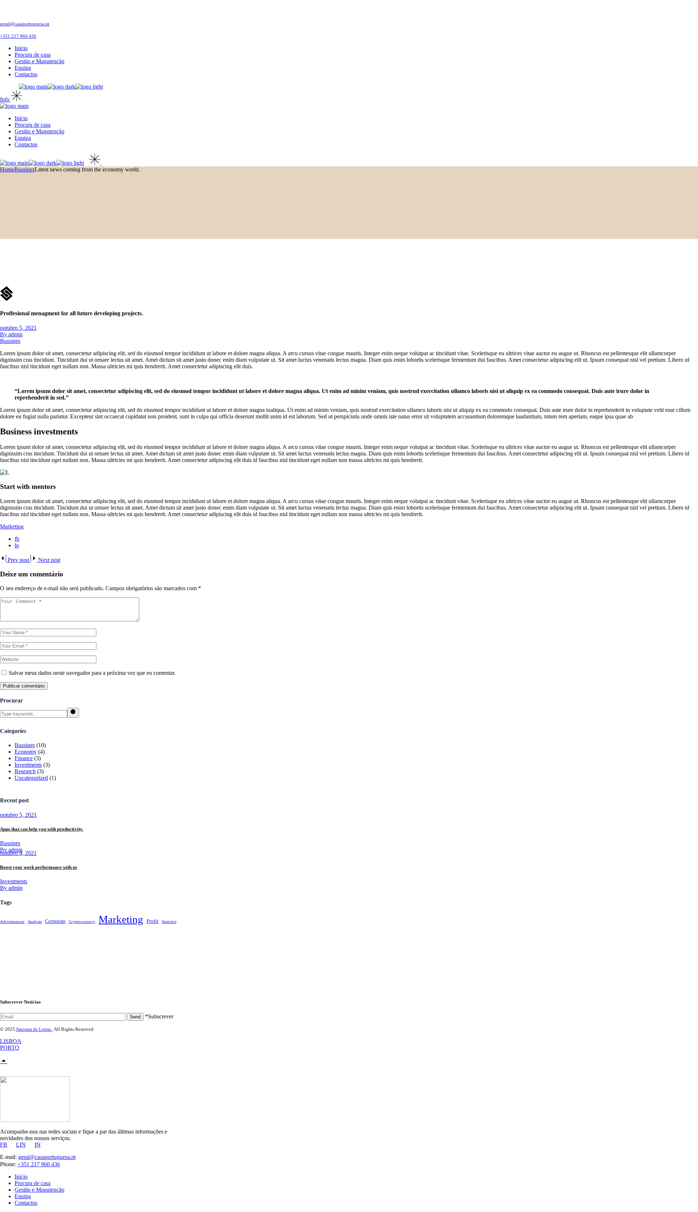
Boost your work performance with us (38, 867)
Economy (26, 752)
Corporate (55, 921)
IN (38, 1145)
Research (25, 771)
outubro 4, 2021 (18, 853)
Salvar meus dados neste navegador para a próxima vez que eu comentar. (92, 673)
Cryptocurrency (82, 922)
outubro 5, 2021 (18, 328)
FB (3, 1145)
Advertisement (12, 922)
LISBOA (10, 1041)
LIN (21, 1145)
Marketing (12, 526)
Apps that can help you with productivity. (41, 829)
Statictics (169, 922)
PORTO (9, 1048)
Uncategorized (31, 778)
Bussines (24, 169)
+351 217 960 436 (18, 36)
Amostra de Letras (34, 1029)
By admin (11, 334)
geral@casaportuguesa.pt (24, 24)
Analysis (35, 922)
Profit (153, 921)
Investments (28, 765)
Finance (24, 758)
